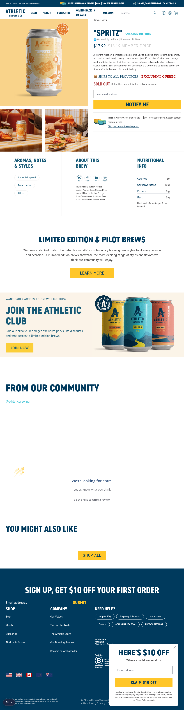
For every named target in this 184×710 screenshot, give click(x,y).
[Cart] (176, 13)
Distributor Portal (104, 644)
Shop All (92, 555)
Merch (47, 13)
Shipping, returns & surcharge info (123, 126)
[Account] (170, 13)
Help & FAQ (105, 616)
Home (96, 19)
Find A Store (11, 3)
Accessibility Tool (125, 624)
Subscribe (63, 13)
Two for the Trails (60, 625)
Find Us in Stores (16, 642)
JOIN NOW (19, 348)
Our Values (56, 616)
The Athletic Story (60, 634)
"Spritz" (104, 20)
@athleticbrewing (17, 401)
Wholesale (100, 639)
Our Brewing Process (62, 642)
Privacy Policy (24, 703)
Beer (34, 13)
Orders (102, 624)
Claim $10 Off (144, 682)
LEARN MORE (92, 273)
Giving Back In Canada (85, 12)
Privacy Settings (154, 624)
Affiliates (99, 642)
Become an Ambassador (29, 3)
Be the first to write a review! (92, 499)
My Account (156, 616)
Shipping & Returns (130, 616)
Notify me (137, 104)
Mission (108, 13)
